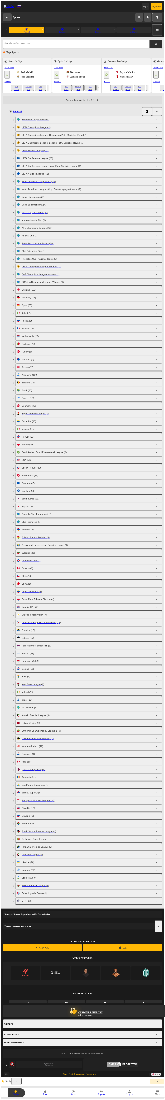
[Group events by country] (147, 111)
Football (17, 111)
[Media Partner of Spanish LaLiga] (25, 973)
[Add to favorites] (7, 74)
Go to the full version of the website (79, 1074)
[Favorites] (147, 17)
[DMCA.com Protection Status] (122, 1064)
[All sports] (157, 30)
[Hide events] (16, 1081)
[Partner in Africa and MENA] (55, 973)
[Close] (157, 111)
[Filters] (157, 17)
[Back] (7, 17)
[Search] (139, 17)
